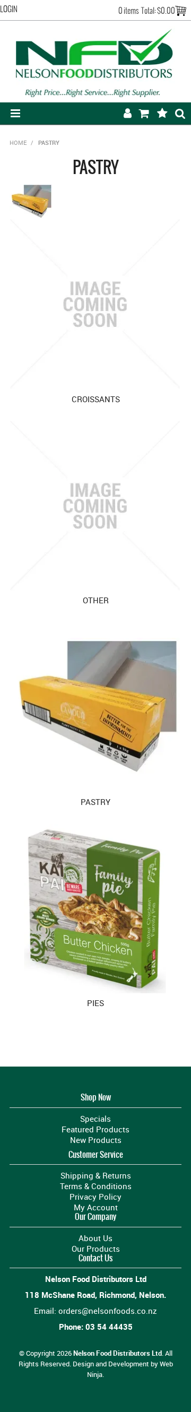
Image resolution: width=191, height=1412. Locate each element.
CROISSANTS (96, 399)
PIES (95, 1003)
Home (18, 142)
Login (9, 9)
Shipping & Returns (95, 1175)
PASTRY (95, 801)
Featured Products (95, 1129)
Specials (95, 1118)
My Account (96, 1207)
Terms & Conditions (96, 1186)
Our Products (96, 1248)
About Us (95, 1238)
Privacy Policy (95, 1196)
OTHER (96, 600)
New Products (95, 1139)
